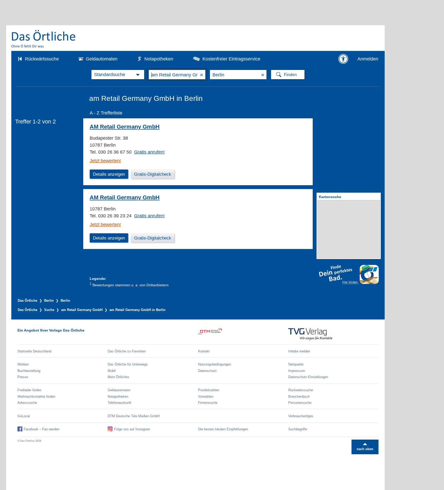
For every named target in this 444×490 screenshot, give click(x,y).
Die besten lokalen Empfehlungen (223, 429)
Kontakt (204, 351)
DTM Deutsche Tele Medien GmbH (134, 416)
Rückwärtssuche (42, 58)
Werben (23, 364)
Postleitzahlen (208, 390)
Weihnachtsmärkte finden (36, 396)
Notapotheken (158, 58)
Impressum (296, 371)
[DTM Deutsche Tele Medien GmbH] (243, 335)
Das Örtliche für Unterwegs (128, 364)
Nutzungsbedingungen (214, 364)
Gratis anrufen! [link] (149, 152)
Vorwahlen (205, 396)
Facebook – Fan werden (41, 429)
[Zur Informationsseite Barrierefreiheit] (343, 59)
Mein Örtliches (118, 377)
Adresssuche (27, 403)
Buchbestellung (28, 371)
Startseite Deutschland (34, 351)
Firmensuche (207, 403)
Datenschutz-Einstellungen (308, 377)
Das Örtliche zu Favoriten (127, 351)
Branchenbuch (299, 396)
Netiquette (295, 364)
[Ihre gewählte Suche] (117, 74)
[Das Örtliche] (43, 39)
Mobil (112, 371)
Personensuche (299, 403)
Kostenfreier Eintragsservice (231, 58)
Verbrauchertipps (300, 416)
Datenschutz (207, 371)
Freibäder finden (29, 390)
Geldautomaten (101, 58)
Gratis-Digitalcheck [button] (152, 174)
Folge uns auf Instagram (132, 429)
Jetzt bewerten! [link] (105, 160)
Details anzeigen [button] (109, 174)
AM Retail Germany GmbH (125, 126)
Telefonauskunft (119, 403)
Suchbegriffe (297, 429)
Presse (22, 377)
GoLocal (23, 416)
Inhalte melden (299, 351)
